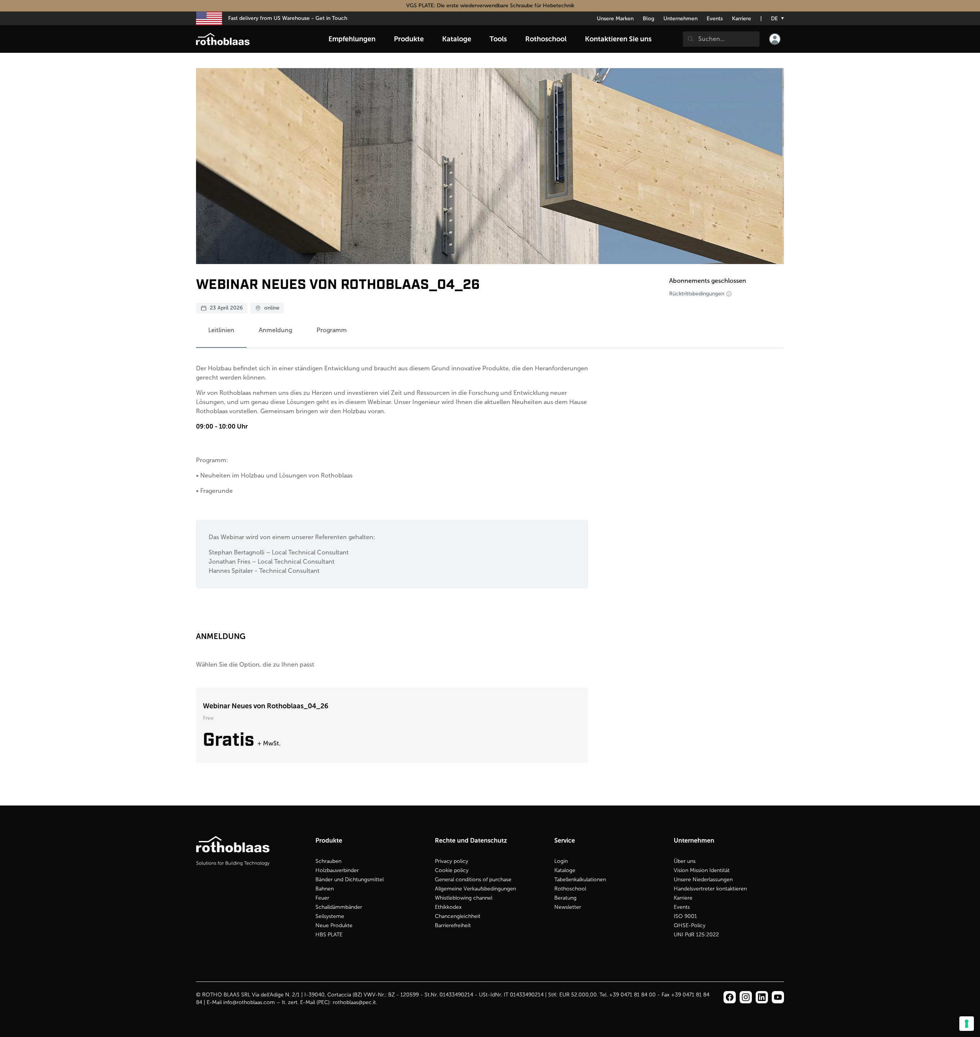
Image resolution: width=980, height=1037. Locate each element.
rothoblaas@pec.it (354, 1002)
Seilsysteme (329, 916)
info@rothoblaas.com (249, 1002)
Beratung (565, 898)
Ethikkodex (448, 907)
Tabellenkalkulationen (580, 879)
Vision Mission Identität (702, 870)
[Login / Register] (775, 39)
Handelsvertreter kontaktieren (710, 889)
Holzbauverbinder (337, 870)
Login (561, 861)
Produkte (409, 39)
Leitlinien (221, 330)
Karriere (741, 18)
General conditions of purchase (473, 879)
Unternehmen (680, 18)
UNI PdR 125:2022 (696, 935)
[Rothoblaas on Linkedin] (746, 997)
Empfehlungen (352, 39)
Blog (648, 18)
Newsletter (567, 907)
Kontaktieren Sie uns (618, 39)
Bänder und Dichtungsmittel (349, 879)
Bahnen (324, 889)
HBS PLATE (329, 935)
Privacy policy (451, 861)
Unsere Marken (615, 18)
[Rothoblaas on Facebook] (730, 997)
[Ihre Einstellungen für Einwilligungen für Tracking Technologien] (966, 1023)
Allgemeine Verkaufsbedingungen (475, 889)
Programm (332, 330)
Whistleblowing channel (463, 898)
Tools (498, 39)
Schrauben (328, 861)
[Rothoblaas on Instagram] (762, 997)
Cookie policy (452, 870)
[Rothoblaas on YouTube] (778, 997)
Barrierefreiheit (453, 925)
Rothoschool (570, 889)
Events (715, 18)
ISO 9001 (685, 916)
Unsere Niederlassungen (703, 879)
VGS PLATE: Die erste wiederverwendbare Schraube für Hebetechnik (490, 5)
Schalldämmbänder (338, 907)
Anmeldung (275, 330)
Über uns (685, 861)
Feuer (322, 898)
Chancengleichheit (457, 916)
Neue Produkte (334, 925)
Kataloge (564, 870)
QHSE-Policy (690, 925)
